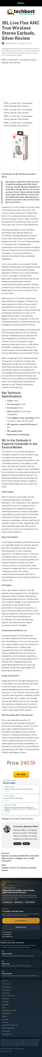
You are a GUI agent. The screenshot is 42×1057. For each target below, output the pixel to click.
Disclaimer (4, 1016)
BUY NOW (21, 774)
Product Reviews (26, 819)
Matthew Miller (11, 43)
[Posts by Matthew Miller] (3, 43)
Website (26, 843)
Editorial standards (6, 1013)
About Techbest (5, 993)
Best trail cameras (6, 990)
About (6, 1051)
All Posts (17, 843)
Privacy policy (5, 1019)
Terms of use (5, 1022)
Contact (4, 1007)
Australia (14, 819)
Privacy (10, 1051)
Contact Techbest (6, 934)
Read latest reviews (21, 927)
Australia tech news (6, 987)
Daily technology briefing (8, 1028)
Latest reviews (5, 1001)
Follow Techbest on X (7, 936)
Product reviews (6, 984)
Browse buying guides (21, 920)
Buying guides (5, 998)
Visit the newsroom (7, 932)
